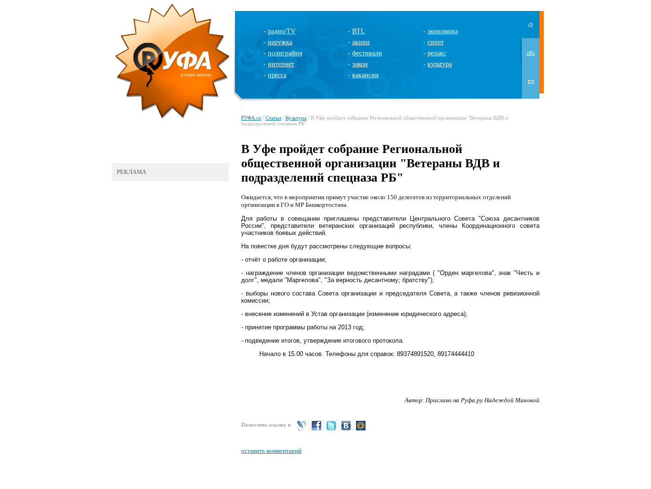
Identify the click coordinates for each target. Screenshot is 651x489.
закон (360, 64)
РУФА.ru (251, 118)
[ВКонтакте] (346, 429)
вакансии (365, 75)
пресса (277, 75)
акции (361, 42)
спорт (435, 42)
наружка (280, 42)
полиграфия (285, 53)
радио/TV (281, 31)
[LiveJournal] (301, 429)
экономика (442, 31)
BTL (358, 31)
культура (439, 64)
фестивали (367, 53)
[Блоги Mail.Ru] (361, 429)
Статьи (273, 118)
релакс (436, 53)
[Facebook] (316, 429)
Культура (295, 118)
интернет (281, 64)
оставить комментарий (271, 450)
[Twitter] (331, 429)
